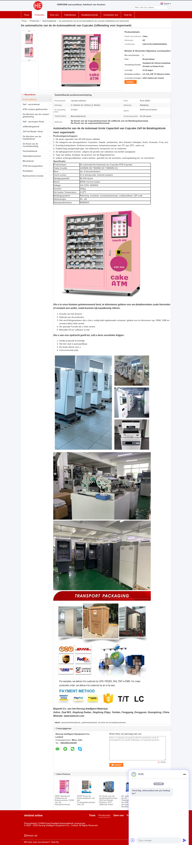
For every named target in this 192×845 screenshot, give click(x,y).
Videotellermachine (32, 156)
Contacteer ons (111, 15)
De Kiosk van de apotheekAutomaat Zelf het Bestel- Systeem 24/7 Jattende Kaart (108, 800)
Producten (39, 15)
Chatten (130, 82)
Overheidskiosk (30, 151)
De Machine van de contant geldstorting (36, 115)
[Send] (184, 840)
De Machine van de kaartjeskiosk (32, 137)
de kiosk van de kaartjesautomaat (112, 723)
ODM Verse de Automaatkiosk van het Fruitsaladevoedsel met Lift (86, 800)
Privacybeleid (30, 823)
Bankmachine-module (33, 176)
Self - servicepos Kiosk (33, 121)
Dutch (166, 3)
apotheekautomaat (89, 723)
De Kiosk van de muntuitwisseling (30, 145)
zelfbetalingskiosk (31, 126)
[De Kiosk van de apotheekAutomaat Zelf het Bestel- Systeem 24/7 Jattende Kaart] (108, 786)
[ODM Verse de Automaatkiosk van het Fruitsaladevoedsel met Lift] (86, 786)
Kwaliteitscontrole (89, 15)
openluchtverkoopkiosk (70, 723)
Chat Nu (128, 15)
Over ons (54, 15)
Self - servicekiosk (31, 104)
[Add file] (132, 840)
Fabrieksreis (70, 15)
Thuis (26, 15)
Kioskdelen (28, 171)
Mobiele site (32, 835)
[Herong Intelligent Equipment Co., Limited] (37, 5)
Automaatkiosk (49, 21)
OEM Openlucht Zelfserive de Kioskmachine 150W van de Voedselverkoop (64, 800)
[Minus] (184, 774)
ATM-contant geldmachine (35, 109)
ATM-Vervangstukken (33, 166)
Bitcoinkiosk (28, 161)
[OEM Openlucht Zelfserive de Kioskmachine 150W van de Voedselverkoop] (64, 786)
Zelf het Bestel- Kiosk (33, 131)
